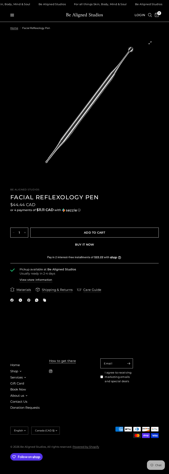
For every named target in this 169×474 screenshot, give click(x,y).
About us (17, 396)
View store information (36, 279)
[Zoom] (150, 43)
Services (16, 377)
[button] (84, 210)
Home (14, 28)
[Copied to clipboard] (45, 300)
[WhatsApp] (37, 300)
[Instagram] (53, 371)
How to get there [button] (62, 361)
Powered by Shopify (86, 446)
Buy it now (84, 244)
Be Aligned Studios (84, 15)
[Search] (150, 15)
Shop (14, 371)
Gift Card (17, 383)
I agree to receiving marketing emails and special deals (118, 377)
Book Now (18, 389)
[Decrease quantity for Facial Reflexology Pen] (14, 232)
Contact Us (18, 402)
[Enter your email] (129, 363)
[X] (21, 300)
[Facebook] (12, 300)
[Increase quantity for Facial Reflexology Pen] (25, 232)
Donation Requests (25, 408)
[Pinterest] (29, 300)
